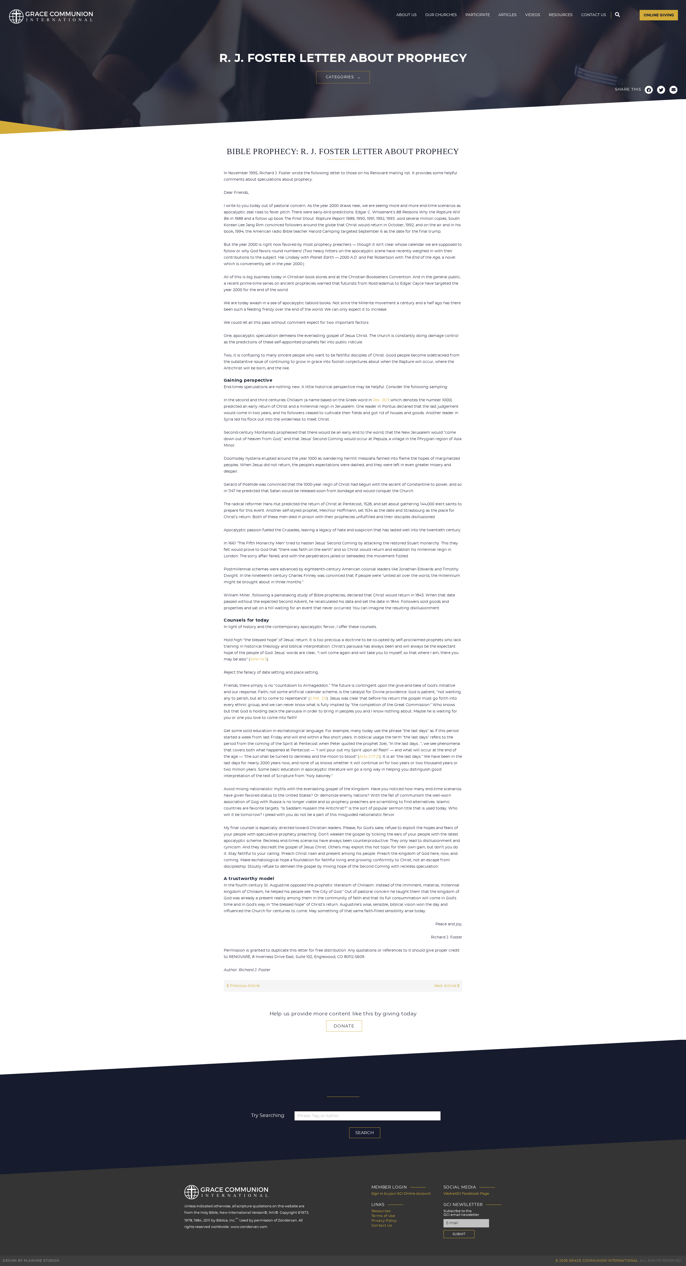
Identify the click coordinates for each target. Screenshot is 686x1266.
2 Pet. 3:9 (318, 698)
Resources (561, 15)
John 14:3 (258, 659)
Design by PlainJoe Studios (31, 1260)
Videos (532, 15)
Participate (477, 15)
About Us (406, 15)
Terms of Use (383, 1216)
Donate (344, 1026)
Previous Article (244, 986)
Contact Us (593, 15)
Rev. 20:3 (381, 400)
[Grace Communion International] (51, 16)
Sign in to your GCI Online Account (401, 1194)
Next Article (445, 986)
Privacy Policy (384, 1221)
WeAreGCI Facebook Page (466, 1194)
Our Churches (441, 15)
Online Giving (659, 15)
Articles (507, 15)
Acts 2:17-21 (369, 757)
